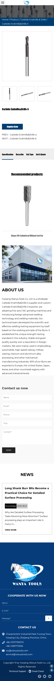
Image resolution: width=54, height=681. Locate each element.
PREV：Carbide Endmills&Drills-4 (19, 134)
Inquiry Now (12, 126)
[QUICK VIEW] (27, 206)
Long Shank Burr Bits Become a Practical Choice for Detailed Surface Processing (27, 493)
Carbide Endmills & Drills (33, 19)
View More (10, 530)
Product (14, 19)
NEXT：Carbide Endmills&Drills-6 (19, 138)
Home (5, 19)
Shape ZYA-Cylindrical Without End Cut (27, 235)
